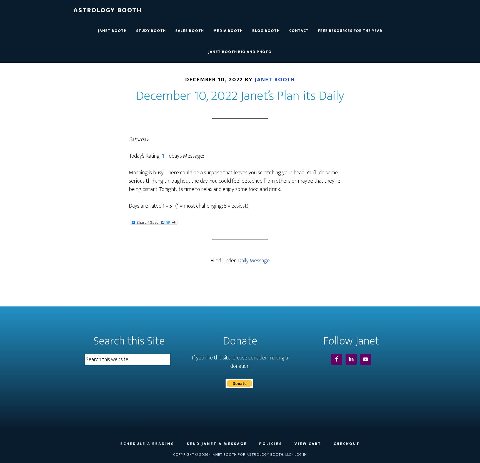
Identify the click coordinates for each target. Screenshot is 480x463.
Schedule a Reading (147, 444)
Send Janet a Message (217, 444)
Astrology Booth (107, 10)
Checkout (347, 444)
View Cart (307, 444)
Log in (300, 454)
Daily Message (254, 260)
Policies (270, 444)
